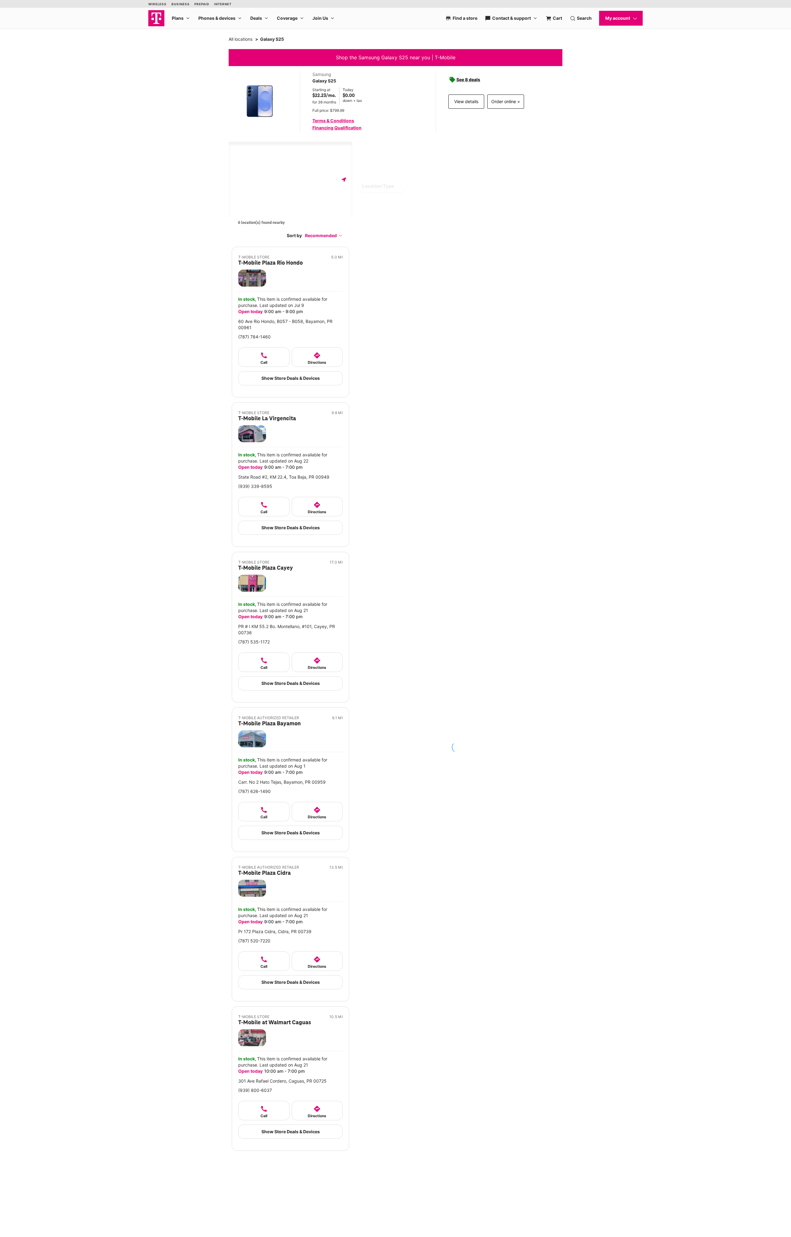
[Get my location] (344, 180)
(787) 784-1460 (254, 336)
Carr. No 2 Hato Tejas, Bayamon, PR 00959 (282, 782)
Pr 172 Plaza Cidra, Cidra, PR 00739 (274, 931)
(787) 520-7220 (254, 940)
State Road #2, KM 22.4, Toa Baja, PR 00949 (283, 477)
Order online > (505, 101)
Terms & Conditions (333, 120)
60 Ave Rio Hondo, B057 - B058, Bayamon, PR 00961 (285, 324)
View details (466, 101)
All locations (240, 39)
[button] (324, 235)
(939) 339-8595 (255, 486)
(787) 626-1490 (254, 791)
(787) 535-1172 (254, 641)
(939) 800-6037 (255, 1090)
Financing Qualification (337, 127)
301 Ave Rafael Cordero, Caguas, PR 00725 (282, 1081)
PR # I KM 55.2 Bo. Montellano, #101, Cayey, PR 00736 (286, 629)
